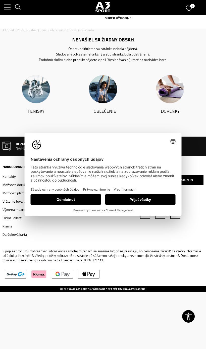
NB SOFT (107, 289)
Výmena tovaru (14, 209)
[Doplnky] (170, 89)
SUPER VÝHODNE (103, 18)
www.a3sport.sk (80, 289)
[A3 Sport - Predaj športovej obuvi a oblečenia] (103, 7)
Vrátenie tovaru (14, 201)
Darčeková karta (15, 234)
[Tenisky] (36, 89)
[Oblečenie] (103, 89)
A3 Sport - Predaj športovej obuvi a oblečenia (33, 30)
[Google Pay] (62, 274)
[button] (188, 316)
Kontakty (9, 176)
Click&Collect (12, 217)
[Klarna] (39, 274)
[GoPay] (15, 274)
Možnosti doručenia (17, 184)
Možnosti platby (14, 193)
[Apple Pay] (88, 274)
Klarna (7, 226)
